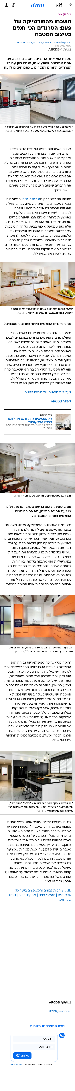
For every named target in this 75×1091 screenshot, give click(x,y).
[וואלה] (37, 5)
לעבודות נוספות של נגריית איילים (48, 392)
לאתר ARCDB (61, 401)
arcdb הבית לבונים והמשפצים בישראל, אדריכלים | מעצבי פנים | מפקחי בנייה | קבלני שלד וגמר (39, 895)
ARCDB (52, 1011)
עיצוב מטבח (64, 1011)
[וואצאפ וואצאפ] (13, 5)
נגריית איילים (31, 199)
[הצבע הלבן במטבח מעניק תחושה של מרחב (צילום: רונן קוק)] (37, 471)
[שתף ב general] (7, 5)
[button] (59, 5)
